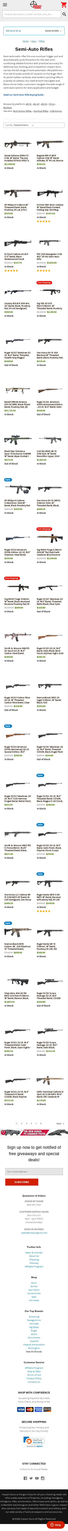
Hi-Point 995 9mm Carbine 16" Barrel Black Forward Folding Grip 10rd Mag (50, 207)
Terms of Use (34, 1375)
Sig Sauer (34, 1327)
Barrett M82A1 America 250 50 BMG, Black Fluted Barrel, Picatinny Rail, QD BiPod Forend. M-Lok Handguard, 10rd (17, 407)
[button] (34, 31)
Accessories (34, 1293)
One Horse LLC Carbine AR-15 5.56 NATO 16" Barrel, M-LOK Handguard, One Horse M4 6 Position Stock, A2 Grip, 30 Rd (17, 899)
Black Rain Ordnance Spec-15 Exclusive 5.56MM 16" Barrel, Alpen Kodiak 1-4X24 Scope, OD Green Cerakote (17, 456)
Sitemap (34, 1263)
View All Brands (34, 1351)
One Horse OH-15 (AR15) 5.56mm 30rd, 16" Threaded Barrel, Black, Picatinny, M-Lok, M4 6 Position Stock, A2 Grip (48, 505)
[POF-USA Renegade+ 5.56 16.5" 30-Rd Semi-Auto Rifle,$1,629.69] (50, 243)
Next (59, 1123)
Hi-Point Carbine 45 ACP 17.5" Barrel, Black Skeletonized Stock (16, 256)
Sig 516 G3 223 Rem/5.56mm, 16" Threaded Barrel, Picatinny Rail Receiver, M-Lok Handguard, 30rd (49, 308)
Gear (34, 1296)
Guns (34, 1282)
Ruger (34, 1330)
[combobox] (31, 14)
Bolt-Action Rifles (22, 111)
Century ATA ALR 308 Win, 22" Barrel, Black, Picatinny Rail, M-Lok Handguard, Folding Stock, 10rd (17, 307)
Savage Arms (34, 1320)
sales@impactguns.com (34, 1232)
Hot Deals (34, 1300)
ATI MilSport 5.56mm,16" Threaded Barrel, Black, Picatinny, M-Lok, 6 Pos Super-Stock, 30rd (16, 209)
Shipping (34, 1259)
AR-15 (28, 104)
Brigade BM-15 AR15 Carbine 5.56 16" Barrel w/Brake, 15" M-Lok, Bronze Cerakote (50, 159)
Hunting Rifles (41, 111)
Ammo (34, 1286)
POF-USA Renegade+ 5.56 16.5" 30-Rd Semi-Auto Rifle (49, 256)
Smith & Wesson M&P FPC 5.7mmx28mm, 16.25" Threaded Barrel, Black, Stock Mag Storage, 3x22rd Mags (17, 850)
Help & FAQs (34, 1371)
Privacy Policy (34, 1378)
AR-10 (44, 104)
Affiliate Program (34, 1266)
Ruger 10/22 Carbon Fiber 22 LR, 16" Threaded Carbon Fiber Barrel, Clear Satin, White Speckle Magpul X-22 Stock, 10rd (17, 702)
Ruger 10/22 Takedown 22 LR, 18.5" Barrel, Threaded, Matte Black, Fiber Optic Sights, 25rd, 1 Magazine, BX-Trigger (50, 604)
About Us (34, 1256)
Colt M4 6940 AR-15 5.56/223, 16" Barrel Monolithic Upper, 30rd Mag (48, 455)
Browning (34, 1316)
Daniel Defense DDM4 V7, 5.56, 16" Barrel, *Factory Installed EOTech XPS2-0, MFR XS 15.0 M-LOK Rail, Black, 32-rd (16, 160)
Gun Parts (34, 1289)
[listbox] (24, 125)
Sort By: (9, 125)
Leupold (34, 1341)
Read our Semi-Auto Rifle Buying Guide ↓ (24, 94)
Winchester (34, 1337)
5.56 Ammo (56, 111)
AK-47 (36, 104)
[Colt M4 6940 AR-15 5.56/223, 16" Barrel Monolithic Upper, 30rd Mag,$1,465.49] (50, 440)
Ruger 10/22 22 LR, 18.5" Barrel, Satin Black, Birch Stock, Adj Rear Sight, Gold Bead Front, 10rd (50, 652)
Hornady (34, 1323)
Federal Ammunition (34, 1344)
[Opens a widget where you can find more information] (56, 1525)
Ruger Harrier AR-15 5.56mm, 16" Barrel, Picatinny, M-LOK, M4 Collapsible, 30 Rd (47, 948)
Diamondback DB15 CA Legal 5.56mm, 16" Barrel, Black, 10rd (49, 700)
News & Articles (34, 1252)
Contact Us (34, 1382)
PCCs (52, 104)
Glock (34, 1334)
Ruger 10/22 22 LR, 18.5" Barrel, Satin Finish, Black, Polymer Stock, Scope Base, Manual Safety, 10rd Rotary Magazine (49, 850)
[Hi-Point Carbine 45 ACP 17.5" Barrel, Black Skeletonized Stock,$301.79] (18, 243)
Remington (34, 1348)
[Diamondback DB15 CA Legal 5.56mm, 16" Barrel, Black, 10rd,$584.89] (50, 686)
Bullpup (7, 107)
